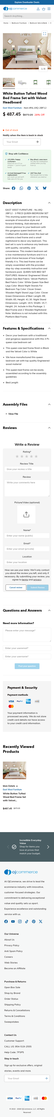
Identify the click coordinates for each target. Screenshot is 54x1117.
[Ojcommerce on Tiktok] (27, 920)
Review (27, 476)
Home (5, 23)
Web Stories (11, 962)
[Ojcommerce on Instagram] (20, 920)
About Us (9, 939)
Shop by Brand (12, 993)
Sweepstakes (11, 1021)
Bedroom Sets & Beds (38, 23)
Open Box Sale (12, 987)
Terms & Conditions (14, 1016)
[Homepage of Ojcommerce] (15, 8)
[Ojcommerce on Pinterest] (34, 920)
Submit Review (38, 587)
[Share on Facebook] (13, 188)
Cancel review (16, 587)
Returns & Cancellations (17, 1010)
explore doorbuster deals (27, 2)
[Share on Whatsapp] (21, 188)
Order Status (11, 998)
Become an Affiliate (14, 968)
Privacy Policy (11, 945)
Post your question (27, 666)
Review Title (26, 463)
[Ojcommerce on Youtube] (13, 920)
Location (27, 556)
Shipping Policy (12, 1004)
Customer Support (14, 1040)
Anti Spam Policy (13, 951)
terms (25, 579)
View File (13, 413)
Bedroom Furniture (19, 23)
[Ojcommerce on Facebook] (6, 920)
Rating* (27, 451)
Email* (27, 543)
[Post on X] (37, 188)
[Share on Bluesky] (44, 188)
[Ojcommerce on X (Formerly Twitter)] (40, 920)
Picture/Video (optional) (27, 502)
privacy (37, 579)
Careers (8, 956)
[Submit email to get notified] (37, 141)
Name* (27, 530)
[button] (17, 456)
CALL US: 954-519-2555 (18, 1046)
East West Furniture (12, 108)
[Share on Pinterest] (29, 188)
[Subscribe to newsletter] (46, 1078)
